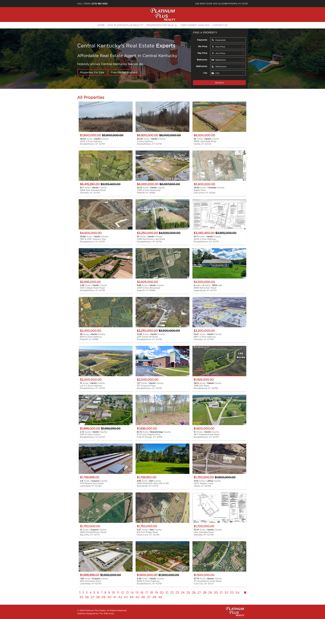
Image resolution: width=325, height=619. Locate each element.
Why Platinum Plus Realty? (125, 25)
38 (98, 597)
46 (143, 597)
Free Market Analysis (195, 25)
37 (92, 597)
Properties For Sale (92, 72)
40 (109, 597)
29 (210, 592)
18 (151, 592)
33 (232, 592)
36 (87, 597)
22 (172, 592)
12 (122, 592)
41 (114, 597)
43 (126, 597)
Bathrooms (201, 66)
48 (154, 597)
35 (81, 597)
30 (216, 592)
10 (113, 592)
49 (160, 597)
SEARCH (219, 82)
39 (103, 597)
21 (166, 592)
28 (204, 592)
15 (137, 592)
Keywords (202, 39)
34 (237, 592)
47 (149, 597)
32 (226, 592)
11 (118, 592)
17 (146, 592)
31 (221, 592)
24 (183, 592)
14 (132, 592)
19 (156, 592)
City (205, 73)
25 (188, 592)
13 (127, 592)
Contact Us (220, 25)
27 (199, 592)
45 (137, 597)
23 (177, 592)
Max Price (202, 53)
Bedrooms (202, 59)
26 (194, 592)
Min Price (202, 46)
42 (120, 597)
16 (141, 592)
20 (162, 592)
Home (101, 25)
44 (131, 597)
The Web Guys (106, 613)
